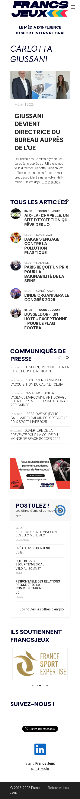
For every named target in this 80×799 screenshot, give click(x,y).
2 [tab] (37, 685)
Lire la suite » (51, 182)
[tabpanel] (40, 663)
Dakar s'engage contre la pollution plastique (42, 246)
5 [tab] (47, 685)
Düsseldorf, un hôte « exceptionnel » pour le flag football (47, 321)
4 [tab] (43, 685)
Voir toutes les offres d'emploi (41, 609)
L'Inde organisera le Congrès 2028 (46, 297)
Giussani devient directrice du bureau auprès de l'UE (39, 132)
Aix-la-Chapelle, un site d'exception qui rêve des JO (46, 220)
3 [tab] (40, 685)
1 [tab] (33, 685)
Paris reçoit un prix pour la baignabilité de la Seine (46, 273)
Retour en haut (59, 788)
